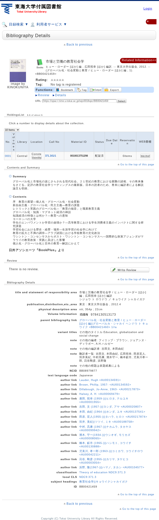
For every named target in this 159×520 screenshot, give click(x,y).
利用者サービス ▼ (51, 24)
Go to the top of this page (137, 164)
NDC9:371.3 (87, 476)
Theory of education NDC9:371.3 (102, 472)
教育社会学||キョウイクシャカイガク (103, 481)
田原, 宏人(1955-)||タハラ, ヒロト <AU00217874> (113, 416)
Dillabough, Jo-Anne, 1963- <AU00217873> (109, 389)
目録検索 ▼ (18, 24)
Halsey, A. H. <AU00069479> (99, 393)
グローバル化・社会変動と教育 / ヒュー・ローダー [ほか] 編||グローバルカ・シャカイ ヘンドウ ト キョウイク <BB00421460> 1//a (113, 324)
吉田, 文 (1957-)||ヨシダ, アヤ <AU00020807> (110, 406)
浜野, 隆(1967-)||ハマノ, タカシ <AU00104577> (111, 467)
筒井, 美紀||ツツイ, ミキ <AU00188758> (106, 421)
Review (43, 95)
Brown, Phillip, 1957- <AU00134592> (105, 384)
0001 (8, 155)
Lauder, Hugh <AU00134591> (100, 380)
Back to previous (79, 44)
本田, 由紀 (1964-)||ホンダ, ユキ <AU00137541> (112, 411)
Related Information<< (139, 60)
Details (60, 95)
